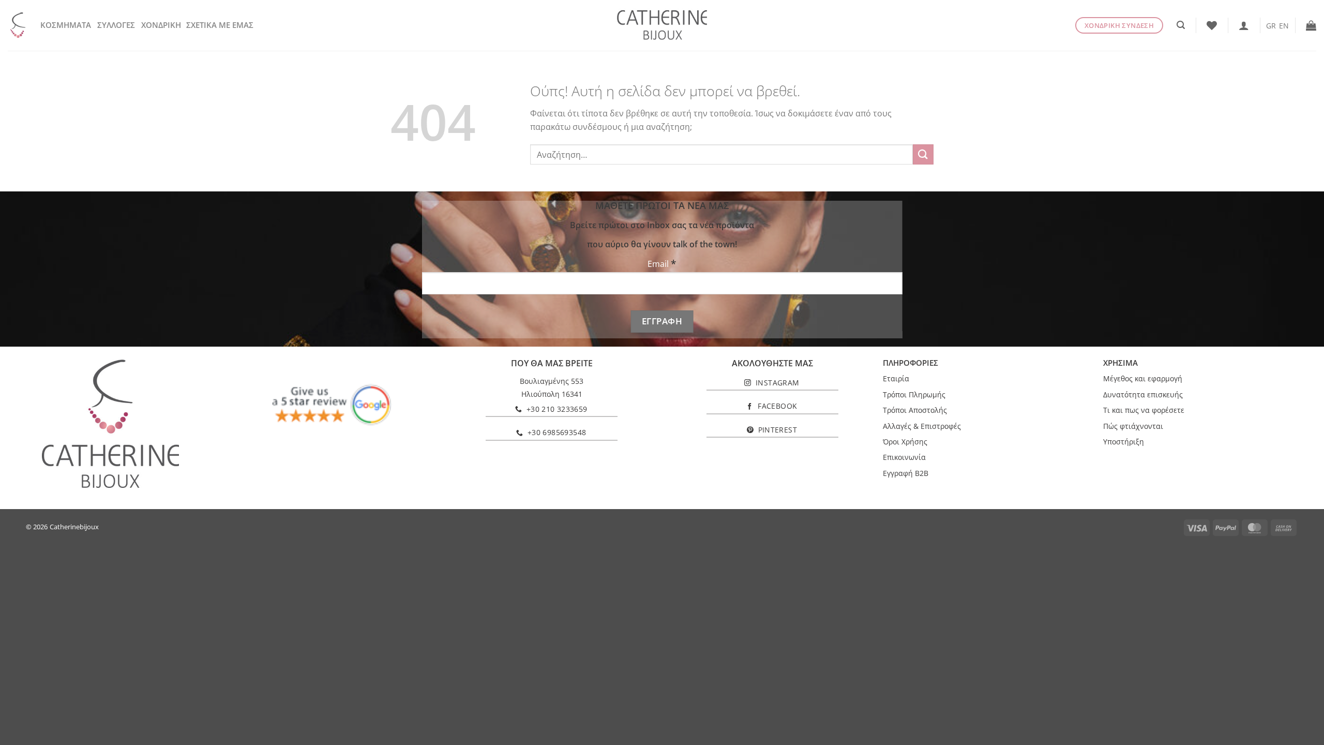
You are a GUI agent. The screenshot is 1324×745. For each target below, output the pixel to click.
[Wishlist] (1212, 25)
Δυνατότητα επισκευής (1143, 394)
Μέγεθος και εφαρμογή (1142, 378)
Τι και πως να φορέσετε (1143, 410)
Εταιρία (896, 378)
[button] (1181, 25)
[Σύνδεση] (1244, 25)
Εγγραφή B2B (905, 473)
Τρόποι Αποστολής (915, 410)
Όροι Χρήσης (905, 441)
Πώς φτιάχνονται (1133, 426)
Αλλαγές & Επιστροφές (922, 426)
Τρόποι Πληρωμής (914, 394)
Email (662, 263)
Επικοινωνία (904, 457)
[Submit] (923, 154)
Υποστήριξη (1123, 441)
